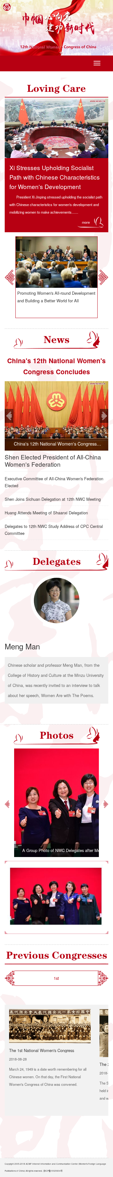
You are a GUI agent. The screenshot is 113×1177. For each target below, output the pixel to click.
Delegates (57, 561)
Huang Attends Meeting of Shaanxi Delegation (46, 513)
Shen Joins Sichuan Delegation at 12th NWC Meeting (53, 499)
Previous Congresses (56, 955)
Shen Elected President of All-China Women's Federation (53, 460)
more (86, 222)
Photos (56, 735)
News (56, 340)
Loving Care (56, 88)
